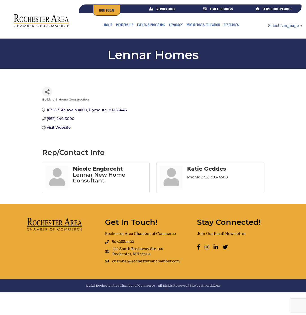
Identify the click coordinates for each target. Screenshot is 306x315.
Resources (231, 24)
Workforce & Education (203, 24)
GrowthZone (211, 285)
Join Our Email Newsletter (221, 233)
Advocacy (176, 24)
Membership (124, 24)
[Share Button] (47, 92)
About (107, 24)
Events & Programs (151, 24)
